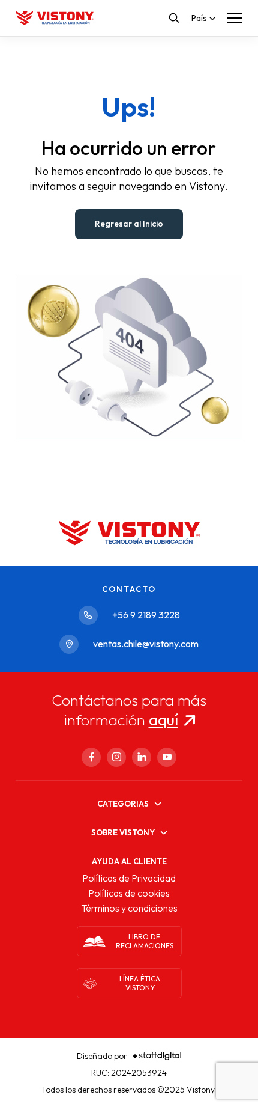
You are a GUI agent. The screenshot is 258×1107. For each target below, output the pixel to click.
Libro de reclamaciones (144, 941)
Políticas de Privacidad (129, 878)
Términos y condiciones (129, 908)
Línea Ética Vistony (139, 983)
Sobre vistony (123, 832)
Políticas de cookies (129, 893)
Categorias (123, 803)
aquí (163, 720)
